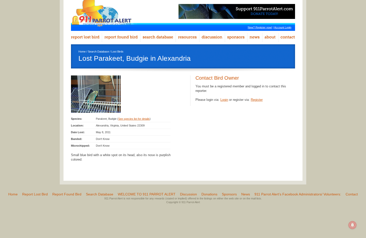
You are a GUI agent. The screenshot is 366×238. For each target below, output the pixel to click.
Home (82, 51)
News (245, 194)
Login (224, 100)
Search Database (98, 51)
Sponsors (229, 194)
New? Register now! (260, 27)
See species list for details (134, 118)
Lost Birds (117, 51)
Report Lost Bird (35, 194)
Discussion (188, 194)
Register (257, 100)
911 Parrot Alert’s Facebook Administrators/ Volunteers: (297, 194)
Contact (352, 194)
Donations (209, 194)
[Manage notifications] (353, 225)
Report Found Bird (66, 194)
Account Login (282, 27)
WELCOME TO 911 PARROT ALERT (147, 194)
